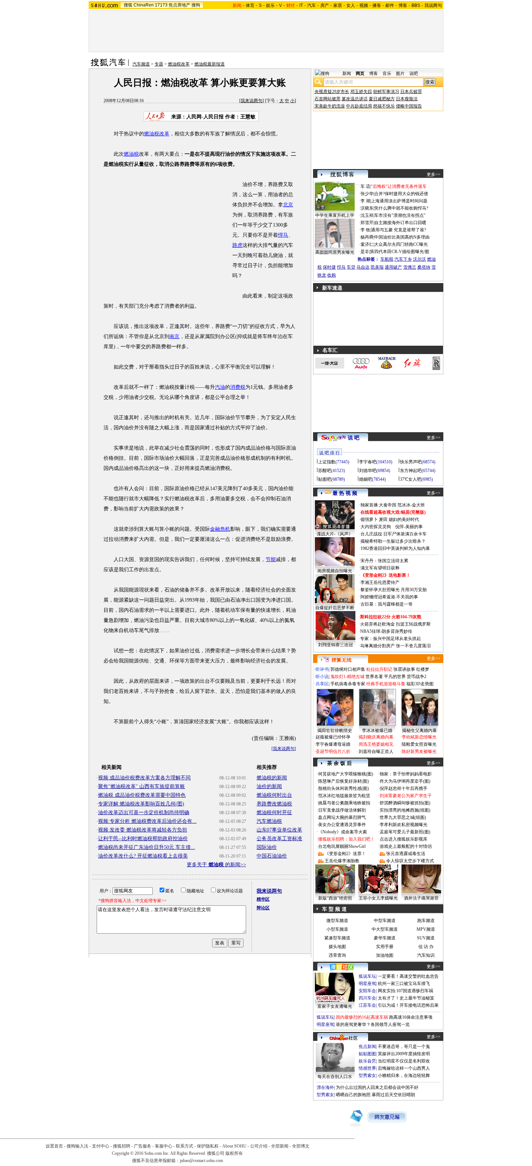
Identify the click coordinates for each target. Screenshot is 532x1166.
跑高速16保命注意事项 (410, 1017)
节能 (271, 559)
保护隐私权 (208, 1146)
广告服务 (142, 1146)
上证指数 (326, 461)
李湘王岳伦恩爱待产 (380, 582)
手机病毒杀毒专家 (347, 683)
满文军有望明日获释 (380, 568)
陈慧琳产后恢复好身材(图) (343, 781)
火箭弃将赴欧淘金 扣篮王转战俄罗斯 (395, 624)
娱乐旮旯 (367, 1061)
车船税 (386, 259)
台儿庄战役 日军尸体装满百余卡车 (393, 533)
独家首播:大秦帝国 (378, 505)
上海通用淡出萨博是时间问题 (399, 200)
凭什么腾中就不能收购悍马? (401, 208)
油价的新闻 (269, 786)
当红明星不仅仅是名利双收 (404, 1061)
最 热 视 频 (345, 493)
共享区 (322, 683)
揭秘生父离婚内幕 (419, 730)
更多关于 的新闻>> (216, 864)
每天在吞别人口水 (334, 1076)
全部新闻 (279, 1146)
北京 (288, 204)
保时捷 (329, 267)
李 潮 (365, 200)
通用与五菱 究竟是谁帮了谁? (398, 229)
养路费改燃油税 (274, 804)
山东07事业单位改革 (279, 830)
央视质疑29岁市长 (331, 91)
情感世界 (367, 1068)
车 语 (365, 186)
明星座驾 (367, 983)
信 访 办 (426, 946)
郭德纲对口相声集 (347, 669)
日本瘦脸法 (407, 98)
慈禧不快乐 (384, 106)
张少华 (366, 193)
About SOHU (234, 1146)
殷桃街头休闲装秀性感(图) (343, 788)
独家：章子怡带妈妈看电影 (406, 773)
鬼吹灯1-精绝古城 (347, 676)
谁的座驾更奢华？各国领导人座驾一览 (373, 1024)
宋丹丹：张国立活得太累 (384, 560)
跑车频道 (426, 920)
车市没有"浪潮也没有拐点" (400, 215)
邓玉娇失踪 (361, 91)
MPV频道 (426, 929)
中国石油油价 (272, 856)
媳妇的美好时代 (404, 519)
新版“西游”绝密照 (335, 898)
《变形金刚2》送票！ (345, 853)
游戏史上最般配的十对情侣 (406, 846)
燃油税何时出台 (274, 795)
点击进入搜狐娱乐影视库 (403, 839)
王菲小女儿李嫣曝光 (378, 898)
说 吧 (353, 438)
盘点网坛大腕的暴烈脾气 (342, 817)
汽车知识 (426, 955)
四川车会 (367, 998)
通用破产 (393, 267)
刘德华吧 (367, 470)
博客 (402, 5)
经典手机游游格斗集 (385, 683)
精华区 (263, 899)
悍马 (283, 235)
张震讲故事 (404, 669)
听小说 (322, 676)
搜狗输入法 (77, 1146)
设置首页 (54, 1146)
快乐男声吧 (411, 461)
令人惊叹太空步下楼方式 (410, 860)
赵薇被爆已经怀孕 (333, 737)
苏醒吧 (324, 470)
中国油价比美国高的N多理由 (402, 237)
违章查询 (337, 955)
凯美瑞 (377, 267)
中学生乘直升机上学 (334, 215)
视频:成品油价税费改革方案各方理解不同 (144, 777)
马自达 (363, 267)
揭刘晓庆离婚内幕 (376, 737)
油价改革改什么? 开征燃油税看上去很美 (143, 856)
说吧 (413, 73)
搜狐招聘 (121, 1146)
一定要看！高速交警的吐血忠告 (408, 976)
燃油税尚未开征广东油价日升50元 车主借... (146, 847)
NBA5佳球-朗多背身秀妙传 (386, 631)
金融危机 (220, 529)
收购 (331, 275)
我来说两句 (251, 100)
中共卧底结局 (359, 106)
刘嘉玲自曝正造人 (376, 751)
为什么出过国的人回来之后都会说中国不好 (377, 1087)
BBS (415, 5)
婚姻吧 (365, 479)
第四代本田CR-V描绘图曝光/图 (399, 251)
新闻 (346, 73)
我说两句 (433, 5)
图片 (400, 73)
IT (301, 5)
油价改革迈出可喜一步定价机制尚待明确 (143, 812)
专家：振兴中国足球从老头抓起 (390, 638)
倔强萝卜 (369, 519)
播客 (376, 5)
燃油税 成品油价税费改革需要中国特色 (142, 795)
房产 (324, 5)
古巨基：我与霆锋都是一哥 (386, 604)
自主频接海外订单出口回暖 (400, 222)
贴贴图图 (367, 1053)
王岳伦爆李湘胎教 (342, 860)
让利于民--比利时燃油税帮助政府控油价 (143, 838)
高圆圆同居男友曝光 (334, 252)
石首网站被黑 (327, 98)
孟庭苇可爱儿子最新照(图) (405, 831)
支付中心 (100, 1146)
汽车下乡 (403, 259)
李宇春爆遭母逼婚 (333, 744)
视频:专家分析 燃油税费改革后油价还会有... (147, 821)
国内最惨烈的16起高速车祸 (362, 1017)
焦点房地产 (179, 5)
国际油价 (267, 847)
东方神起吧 (411, 470)
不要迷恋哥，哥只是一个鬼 (404, 1046)
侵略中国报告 (409, 106)
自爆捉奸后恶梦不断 (334, 607)
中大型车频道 (385, 929)
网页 (360, 73)
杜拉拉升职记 (379, 669)
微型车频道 (337, 920)
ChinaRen (144, 5)
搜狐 (128, 5)
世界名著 (374, 676)
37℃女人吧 (410, 479)
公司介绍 (258, 1146)
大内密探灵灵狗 (375, 526)
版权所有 (234, 1153)
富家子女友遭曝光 (334, 1006)
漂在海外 (325, 1087)
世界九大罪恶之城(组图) (403, 817)
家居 (337, 5)
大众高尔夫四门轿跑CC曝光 (401, 244)
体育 (250, 5)
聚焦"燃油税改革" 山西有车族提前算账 (141, 786)
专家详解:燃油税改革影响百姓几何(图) (141, 804)
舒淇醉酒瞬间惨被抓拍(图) (405, 802)
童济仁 (366, 244)
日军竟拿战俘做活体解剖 (342, 810)
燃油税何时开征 (274, 812)
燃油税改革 (179, 64)
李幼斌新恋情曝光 (419, 737)
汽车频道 (141, 64)
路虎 (237, 245)
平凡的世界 (395, 676)
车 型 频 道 (334, 909)
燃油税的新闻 (272, 777)
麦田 (383, 519)
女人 (350, 5)
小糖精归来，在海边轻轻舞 (404, 1075)
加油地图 (384, 955)
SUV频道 (426, 937)
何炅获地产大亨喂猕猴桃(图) (345, 773)
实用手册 (384, 946)
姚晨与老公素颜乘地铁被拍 (344, 802)
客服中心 (163, 1146)
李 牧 (365, 229)
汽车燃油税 (269, 821)
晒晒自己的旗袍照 (353, 1094)
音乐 (387, 73)
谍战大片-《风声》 (335, 533)
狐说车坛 (367, 976)
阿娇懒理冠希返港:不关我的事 (389, 596)
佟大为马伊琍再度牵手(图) (405, 781)
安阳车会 (367, 990)
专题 (159, 64)
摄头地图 (337, 946)
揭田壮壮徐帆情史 (334, 730)
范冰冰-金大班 (411, 505)
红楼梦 (422, 669)
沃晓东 (366, 208)
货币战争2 (416, 676)
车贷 (351, 267)
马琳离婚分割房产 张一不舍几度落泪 (395, 645)
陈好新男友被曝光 (419, 751)
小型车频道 (337, 929)
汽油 (220, 387)
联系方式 (184, 1146)
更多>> (433, 174)
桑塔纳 (423, 267)
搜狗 (195, 5)
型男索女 (367, 1075)
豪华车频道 (385, 937)
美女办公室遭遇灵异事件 (342, 824)
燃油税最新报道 (209, 64)
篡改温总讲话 (355, 98)
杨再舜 (366, 237)
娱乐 (270, 5)
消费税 (237, 387)
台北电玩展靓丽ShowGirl (342, 846)
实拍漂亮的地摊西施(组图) (405, 810)
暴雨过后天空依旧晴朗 (393, 1094)
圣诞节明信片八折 (333, 751)
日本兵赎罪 (411, 91)
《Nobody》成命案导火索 (342, 831)
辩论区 (263, 907)
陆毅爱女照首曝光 (419, 744)
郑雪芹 (366, 222)
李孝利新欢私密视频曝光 (403, 824)
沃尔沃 (419, 259)
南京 (174, 336)
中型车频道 (385, 920)
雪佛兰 (409, 267)
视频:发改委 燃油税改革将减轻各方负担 (142, 830)
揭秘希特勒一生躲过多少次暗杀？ (393, 541)
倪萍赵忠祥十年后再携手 (403, 788)
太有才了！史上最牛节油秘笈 (406, 998)
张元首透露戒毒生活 (405, 853)
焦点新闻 (367, 1046)
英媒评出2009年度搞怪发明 (404, 1053)
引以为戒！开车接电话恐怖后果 (408, 1005)
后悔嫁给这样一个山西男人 (404, 1068)
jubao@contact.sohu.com (201, 1160)
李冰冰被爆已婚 (377, 730)
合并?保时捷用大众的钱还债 (401, 193)
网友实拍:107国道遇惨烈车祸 (405, 990)
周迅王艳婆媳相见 (376, 744)
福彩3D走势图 (420, 683)
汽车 (311, 5)
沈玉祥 (366, 215)
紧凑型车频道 (337, 937)
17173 (161, 5)
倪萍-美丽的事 (409, 526)
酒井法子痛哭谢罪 (421, 898)
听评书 (322, 669)
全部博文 (300, 1146)
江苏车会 (367, 1005)
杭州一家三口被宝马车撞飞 (404, 983)
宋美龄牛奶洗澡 (329, 106)
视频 (363, 5)
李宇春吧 (367, 461)
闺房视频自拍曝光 (334, 570)
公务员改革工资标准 (279, 838)
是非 (364, 251)
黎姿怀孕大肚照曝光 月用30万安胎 (393, 589)
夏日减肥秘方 (382, 98)
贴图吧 (324, 479)
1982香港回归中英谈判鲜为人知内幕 (395, 548)
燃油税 (131, 154)
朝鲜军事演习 (386, 91)
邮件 (389, 5)
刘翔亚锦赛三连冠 (335, 644)
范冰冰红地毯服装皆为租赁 (344, 795)
